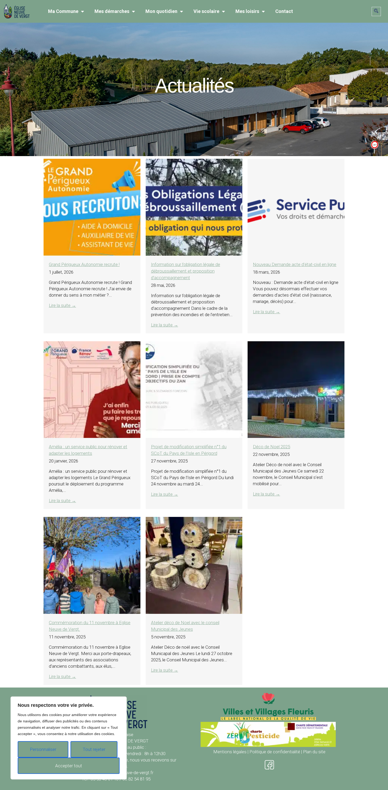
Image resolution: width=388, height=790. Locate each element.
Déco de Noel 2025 (271, 446)
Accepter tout (68, 765)
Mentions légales (230, 751)
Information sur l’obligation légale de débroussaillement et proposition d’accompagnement (185, 271)
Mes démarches (111, 11)
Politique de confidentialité (274, 751)
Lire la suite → (62, 305)
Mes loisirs (247, 11)
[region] (69, 737)
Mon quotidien (161, 11)
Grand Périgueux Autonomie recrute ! (84, 264)
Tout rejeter (94, 749)
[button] (376, 11)
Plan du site (314, 751)
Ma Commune (63, 11)
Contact (284, 11)
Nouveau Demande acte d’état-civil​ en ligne (294, 264)
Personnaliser (43, 749)
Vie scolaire (206, 11)
